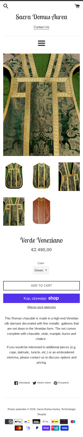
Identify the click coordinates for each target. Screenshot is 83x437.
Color (41, 263)
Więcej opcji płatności (41, 307)
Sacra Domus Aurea (41, 16)
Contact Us (41, 27)
